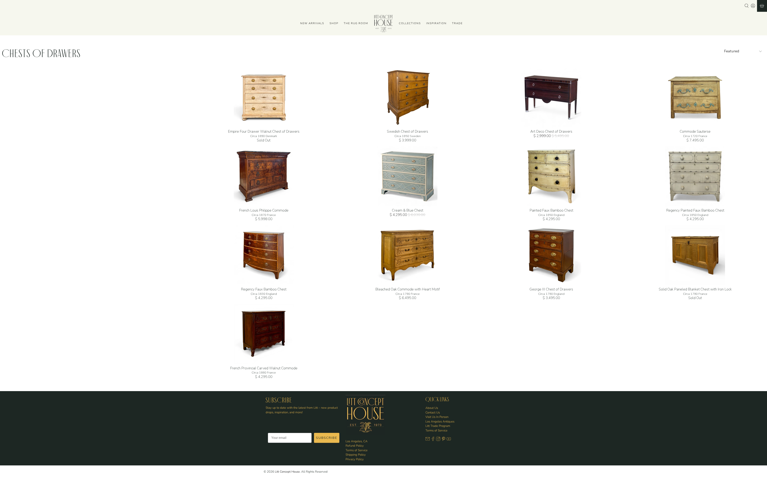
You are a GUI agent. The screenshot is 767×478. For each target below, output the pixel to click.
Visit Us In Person (436, 417)
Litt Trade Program (437, 426)
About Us (431, 408)
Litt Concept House (287, 472)
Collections (410, 23)
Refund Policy (355, 446)
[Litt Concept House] (383, 24)
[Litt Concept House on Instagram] (438, 440)
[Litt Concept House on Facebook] (433, 440)
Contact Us (432, 412)
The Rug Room (356, 23)
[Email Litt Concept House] (427, 440)
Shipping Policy (356, 455)
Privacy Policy (355, 459)
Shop (334, 23)
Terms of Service (357, 450)
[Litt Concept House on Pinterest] (443, 440)
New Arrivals (312, 23)
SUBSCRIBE (326, 438)
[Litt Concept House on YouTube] (449, 440)
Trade (457, 23)
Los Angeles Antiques (439, 421)
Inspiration (436, 23)
